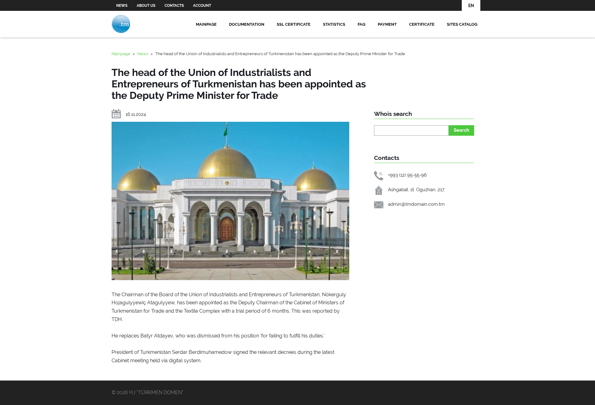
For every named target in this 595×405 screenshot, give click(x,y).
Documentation (246, 24)
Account (202, 5)
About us (146, 5)
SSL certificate (294, 24)
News (121, 5)
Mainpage (206, 24)
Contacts (174, 5)
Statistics (334, 24)
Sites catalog (462, 24)
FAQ (361, 24)
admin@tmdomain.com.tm (416, 204)
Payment (387, 24)
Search (461, 130)
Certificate (421, 24)
